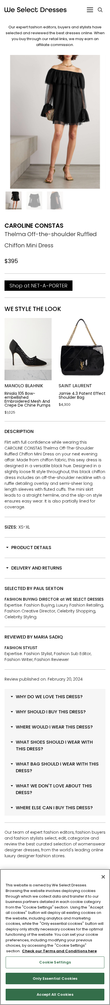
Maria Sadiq (48, 637)
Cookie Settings (55, 962)
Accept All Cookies (55, 994)
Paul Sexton (48, 588)
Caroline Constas (34, 226)
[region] (55, 937)
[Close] (103, 877)
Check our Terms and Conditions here (59, 951)
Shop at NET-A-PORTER (38, 285)
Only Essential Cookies (55, 978)
